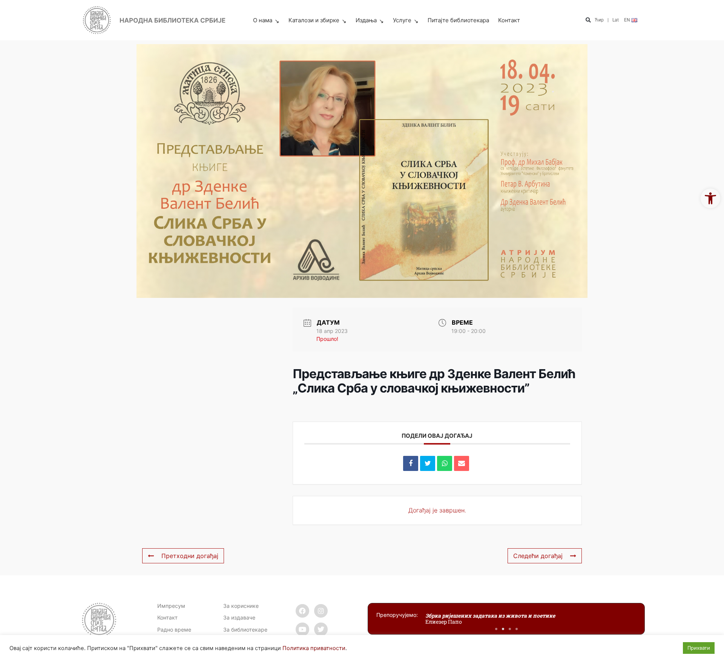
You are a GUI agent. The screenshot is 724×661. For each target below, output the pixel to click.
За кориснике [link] (241, 606)
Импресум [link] (171, 606)
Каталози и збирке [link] (313, 20)
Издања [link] (366, 20)
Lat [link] (615, 20)
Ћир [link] (599, 20)
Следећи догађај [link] (538, 556)
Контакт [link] (509, 20)
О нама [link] (262, 20)
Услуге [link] (402, 20)
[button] (588, 20)
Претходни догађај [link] (189, 556)
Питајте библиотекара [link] (458, 20)
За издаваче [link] (239, 617)
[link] (710, 198)
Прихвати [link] (698, 648)
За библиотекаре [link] (245, 629)
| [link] (608, 20)
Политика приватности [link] (313, 648)
